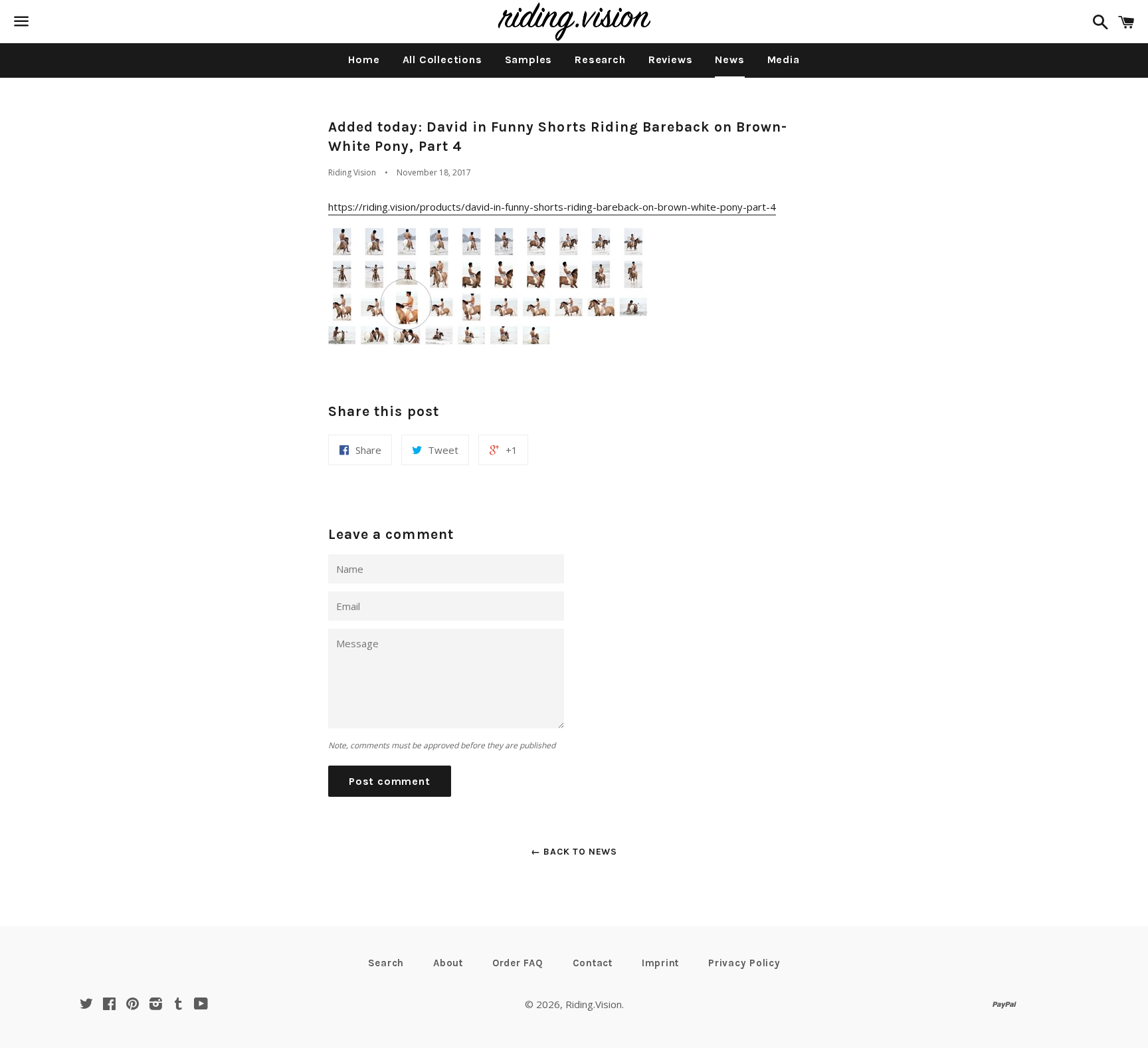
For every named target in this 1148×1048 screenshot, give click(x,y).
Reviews (670, 59)
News (729, 59)
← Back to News (574, 851)
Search (386, 963)
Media (783, 59)
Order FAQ (517, 963)
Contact (593, 963)
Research (600, 59)
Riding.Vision (593, 1004)
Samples (529, 59)
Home (363, 59)
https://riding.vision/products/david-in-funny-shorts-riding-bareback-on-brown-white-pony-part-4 (552, 206)
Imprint (660, 963)
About (448, 963)
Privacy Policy (744, 963)
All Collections (442, 59)
